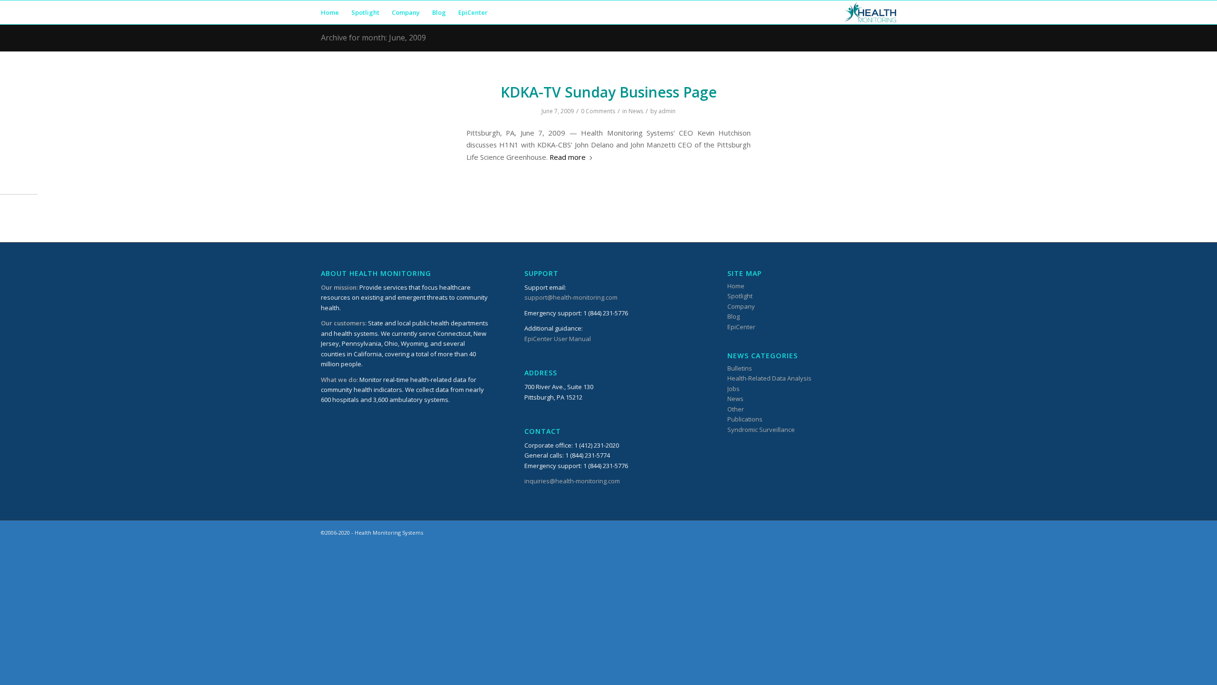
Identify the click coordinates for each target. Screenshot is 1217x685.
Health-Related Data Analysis (769, 378)
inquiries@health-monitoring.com (572, 481)
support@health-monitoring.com (571, 297)
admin (667, 111)
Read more (568, 157)
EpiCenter (741, 327)
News (635, 111)
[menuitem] (330, 12)
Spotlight (740, 296)
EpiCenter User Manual (557, 338)
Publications (745, 419)
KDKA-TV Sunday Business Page (609, 92)
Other (735, 409)
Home (735, 286)
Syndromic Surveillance (761, 429)
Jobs (733, 388)
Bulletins (739, 368)
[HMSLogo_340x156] (870, 12)
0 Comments (598, 111)
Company (741, 306)
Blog (733, 316)
